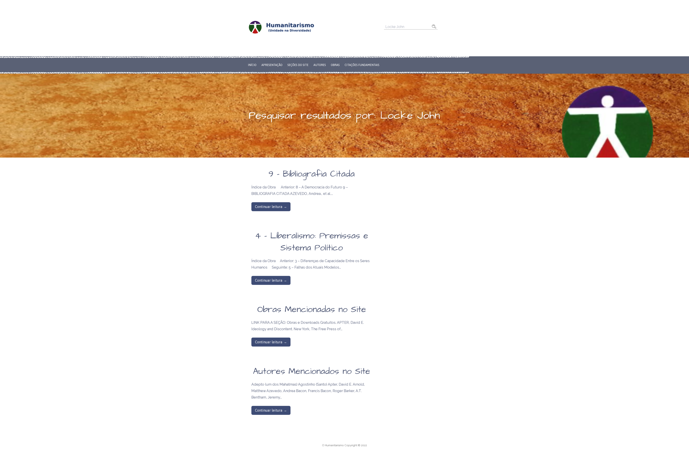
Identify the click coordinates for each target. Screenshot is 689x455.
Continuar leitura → (271, 207)
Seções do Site (297, 65)
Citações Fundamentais (362, 65)
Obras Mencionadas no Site (311, 310)
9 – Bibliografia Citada (312, 174)
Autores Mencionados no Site (311, 371)
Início (252, 65)
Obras (335, 65)
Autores (319, 65)
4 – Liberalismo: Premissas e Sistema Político (311, 242)
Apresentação (271, 65)
